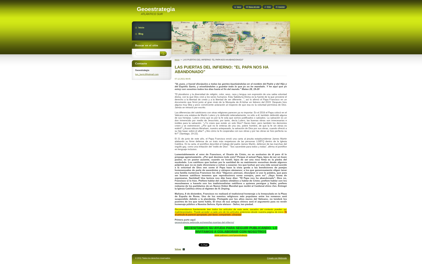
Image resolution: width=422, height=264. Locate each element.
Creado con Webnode (277, 258)
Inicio (177, 60)
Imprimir (281, 7)
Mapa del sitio (254, 7)
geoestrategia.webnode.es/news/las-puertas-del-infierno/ (204, 222)
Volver (178, 249)
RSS (269, 7)
